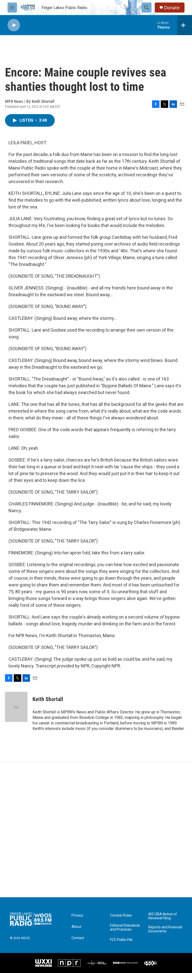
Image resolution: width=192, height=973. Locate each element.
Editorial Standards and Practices (125, 927)
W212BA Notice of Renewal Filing (162, 916)
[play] (14, 25)
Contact (78, 938)
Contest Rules (121, 915)
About (76, 927)
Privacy (77, 915)
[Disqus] (96, 829)
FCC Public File (121, 940)
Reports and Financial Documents (165, 929)
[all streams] (184, 25)
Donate (172, 7)
